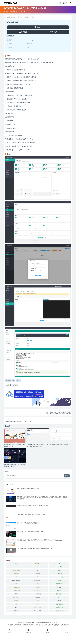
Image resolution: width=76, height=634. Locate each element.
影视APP (37, 597)
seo (59, 570)
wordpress (37, 577)
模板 (16, 604)
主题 (38, 583)
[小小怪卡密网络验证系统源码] (61, 434)
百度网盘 (24, 32)
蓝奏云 (38, 27)
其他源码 (6, 11)
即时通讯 (59, 587)
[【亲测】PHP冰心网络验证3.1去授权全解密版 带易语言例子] (38, 433)
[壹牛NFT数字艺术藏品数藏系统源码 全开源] (11, 534)
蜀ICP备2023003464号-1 (51, 622)
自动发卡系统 (59, 607)
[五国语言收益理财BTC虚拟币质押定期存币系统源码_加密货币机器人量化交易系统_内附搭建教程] (11, 499)
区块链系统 (38, 587)
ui (16, 577)
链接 (16, 385)
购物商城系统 (59, 610)
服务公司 (59, 600)
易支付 (37, 600)
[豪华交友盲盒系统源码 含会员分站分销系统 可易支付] (15, 456)
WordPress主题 (59, 577)
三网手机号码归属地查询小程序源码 (28, 523)
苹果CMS (16, 610)
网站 (16, 607)
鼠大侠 (18, 380)
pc (37, 570)
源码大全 (20, 17)
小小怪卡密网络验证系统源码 (59, 444)
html (38, 566)
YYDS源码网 (30, 622)
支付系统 (16, 600)
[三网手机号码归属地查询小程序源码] (11, 525)
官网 (16, 594)
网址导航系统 (59, 604)
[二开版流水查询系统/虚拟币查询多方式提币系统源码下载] (11, 550)
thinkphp (16, 573)
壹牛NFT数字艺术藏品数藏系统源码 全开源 (30, 531)
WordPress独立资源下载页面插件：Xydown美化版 (32, 505)
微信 (59, 597)
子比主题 (59, 590)
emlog (16, 566)
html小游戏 (59, 566)
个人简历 (16, 583)
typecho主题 (59, 573)
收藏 (9, 385)
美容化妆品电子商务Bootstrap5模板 (28, 488)
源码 (38, 604)
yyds (53, 32)
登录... (8, 475)
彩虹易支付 (16, 597)
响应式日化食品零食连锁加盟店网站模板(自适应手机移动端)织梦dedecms (39, 540)
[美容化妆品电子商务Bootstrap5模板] (11, 494)
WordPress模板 (38, 580)
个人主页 (59, 580)
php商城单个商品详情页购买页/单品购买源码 (31, 514)
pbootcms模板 (16, 570)
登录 (66, 3)
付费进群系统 (59, 583)
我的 (47, 632)
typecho (38, 573)
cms (59, 563)
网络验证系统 (10, 380)
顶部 (66, 632)
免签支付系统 (16, 587)
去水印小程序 (37, 590)
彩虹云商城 (59, 594)
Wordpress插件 (16, 580)
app (16, 563)
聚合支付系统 (37, 607)
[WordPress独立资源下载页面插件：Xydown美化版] (11, 506)
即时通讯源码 (16, 590)
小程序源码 (38, 594)
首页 (14, 17)
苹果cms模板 (37, 610)
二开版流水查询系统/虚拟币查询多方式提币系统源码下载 (34, 549)
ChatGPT (37, 563)
